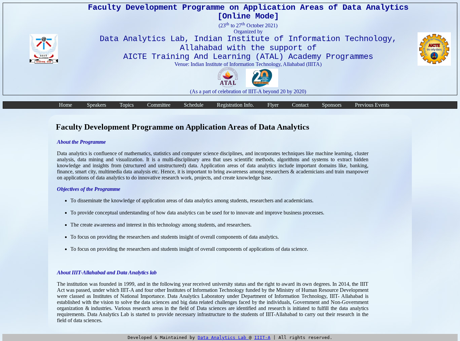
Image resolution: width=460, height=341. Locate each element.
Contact (300, 105)
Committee (158, 105)
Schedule (193, 105)
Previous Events (372, 105)
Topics (127, 105)
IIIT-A (262, 337)
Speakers (96, 105)
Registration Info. (235, 105)
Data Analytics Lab (223, 337)
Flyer (272, 105)
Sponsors (331, 105)
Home (65, 105)
